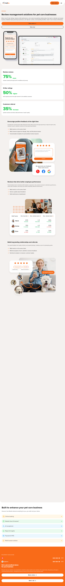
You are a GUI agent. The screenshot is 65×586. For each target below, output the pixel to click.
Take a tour (32, 27)
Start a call (31, 580)
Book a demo (55, 3)
